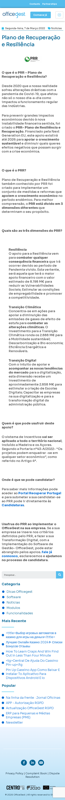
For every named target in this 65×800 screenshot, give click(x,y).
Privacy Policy (14, 773)
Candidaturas (13, 505)
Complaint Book (36, 773)
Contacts (34, 4)
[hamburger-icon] (59, 14)
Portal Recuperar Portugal (39, 493)
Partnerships (49, 4)
